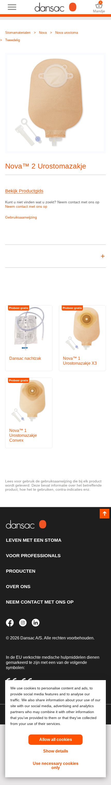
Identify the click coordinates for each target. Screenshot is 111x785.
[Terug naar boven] (104, 514)
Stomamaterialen (17, 33)
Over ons (18, 586)
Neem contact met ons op (26, 206)
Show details (55, 751)
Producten (20, 571)
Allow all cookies (55, 739)
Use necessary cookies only (55, 765)
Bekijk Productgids (24, 191)
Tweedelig (12, 40)
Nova (43, 33)
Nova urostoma (66, 33)
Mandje (99, 7)
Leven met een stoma (33, 540)
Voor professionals (33, 555)
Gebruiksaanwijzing (21, 217)
